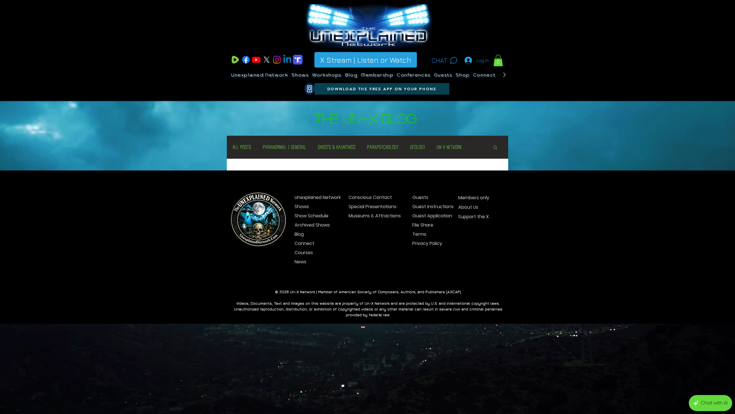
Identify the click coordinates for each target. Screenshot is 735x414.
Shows (302, 206)
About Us (468, 207)
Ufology (417, 147)
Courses (304, 252)
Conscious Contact (369, 197)
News (300, 261)
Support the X (473, 216)
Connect (304, 243)
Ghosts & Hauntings (336, 147)
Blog (299, 234)
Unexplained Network (315, 197)
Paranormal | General (284, 147)
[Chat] (453, 60)
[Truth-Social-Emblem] (298, 60)
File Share (422, 225)
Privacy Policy (427, 243)
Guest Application (432, 215)
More (441, 147)
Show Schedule (311, 215)
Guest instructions (432, 206)
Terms (419, 234)
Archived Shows (312, 225)
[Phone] (309, 89)
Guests (420, 197)
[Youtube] (256, 60)
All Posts (242, 147)
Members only (473, 197)
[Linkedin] (287, 60)
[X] (267, 60)
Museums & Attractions (369, 215)
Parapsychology (383, 147)
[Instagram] (277, 60)
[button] (498, 60)
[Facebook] (246, 60)
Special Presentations (369, 206)
